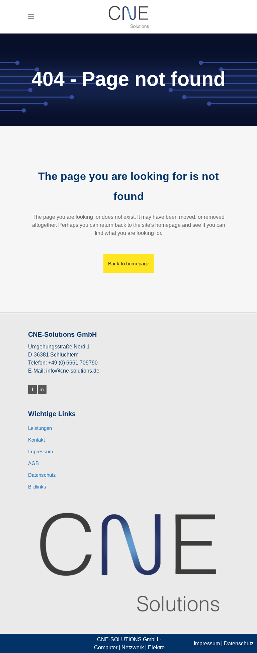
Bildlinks (37, 486)
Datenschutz (42, 475)
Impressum (40, 451)
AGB (33, 463)
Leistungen (40, 428)
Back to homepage (128, 263)
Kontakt (36, 440)
